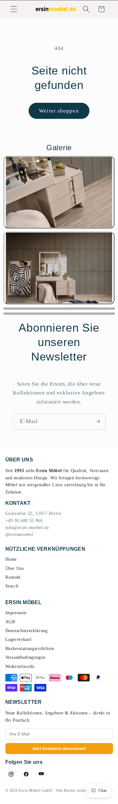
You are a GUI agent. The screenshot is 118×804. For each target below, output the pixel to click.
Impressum (16, 612)
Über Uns (14, 568)
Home (11, 559)
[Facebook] (26, 774)
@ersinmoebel (19, 534)
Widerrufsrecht (20, 666)
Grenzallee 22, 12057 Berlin (33, 513)
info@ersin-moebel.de (27, 527)
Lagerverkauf (18, 639)
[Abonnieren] (97, 421)
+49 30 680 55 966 (24, 520)
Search (12, 586)
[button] (13, 9)
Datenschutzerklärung (26, 630)
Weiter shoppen (59, 111)
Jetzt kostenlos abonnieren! (59, 748)
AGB (10, 622)
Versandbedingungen (25, 657)
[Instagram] (11, 774)
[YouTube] (41, 774)
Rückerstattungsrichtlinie (30, 648)
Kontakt (13, 577)
